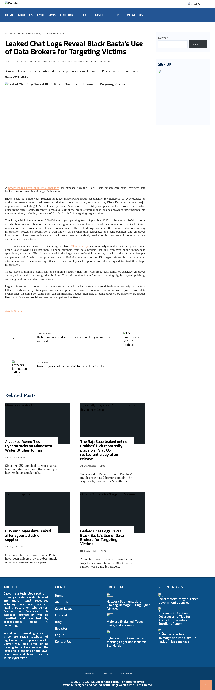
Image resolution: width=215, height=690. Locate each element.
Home (9, 15)
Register (99, 15)
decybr (20, 33)
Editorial (67, 15)
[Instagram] (193, 15)
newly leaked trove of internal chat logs (33, 187)
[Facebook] (182, 15)
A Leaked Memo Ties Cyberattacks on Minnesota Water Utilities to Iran (28, 446)
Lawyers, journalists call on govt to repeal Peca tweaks (70, 364)
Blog (83, 15)
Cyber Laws (46, 15)
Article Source (14, 311)
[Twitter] (188, 15)
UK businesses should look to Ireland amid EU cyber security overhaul (73, 338)
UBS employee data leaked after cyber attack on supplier (28, 535)
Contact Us (133, 15)
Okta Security (79, 246)
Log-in (115, 15)
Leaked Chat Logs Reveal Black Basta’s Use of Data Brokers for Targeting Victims (102, 537)
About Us (25, 15)
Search (163, 38)
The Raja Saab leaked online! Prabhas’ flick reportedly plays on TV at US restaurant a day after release (104, 450)
